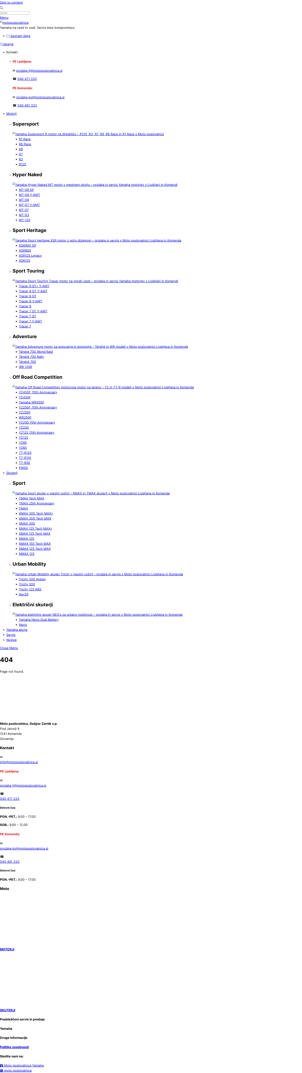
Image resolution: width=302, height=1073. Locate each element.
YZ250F (25, 412)
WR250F (25, 417)
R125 (22, 164)
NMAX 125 (26, 554)
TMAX (23, 508)
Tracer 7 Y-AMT (30, 321)
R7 (21, 154)
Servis (10, 635)
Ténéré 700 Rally (31, 357)
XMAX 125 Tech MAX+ (35, 528)
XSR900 (25, 250)
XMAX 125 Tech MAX (34, 533)
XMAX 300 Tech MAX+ (36, 513)
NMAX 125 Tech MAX (35, 549)
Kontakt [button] (12, 52)
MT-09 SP (26, 190)
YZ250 (24, 427)
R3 (21, 159)
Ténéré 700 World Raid (36, 352)
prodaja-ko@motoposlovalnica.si (40, 97)
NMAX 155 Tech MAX (35, 544)
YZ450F (25, 397)
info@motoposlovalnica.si (19, 762)
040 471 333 (27, 79)
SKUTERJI (7, 1010)
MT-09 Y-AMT (29, 195)
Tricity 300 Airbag (32, 579)
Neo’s (23, 625)
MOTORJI (7, 949)
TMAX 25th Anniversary (36, 503)
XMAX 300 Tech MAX (35, 518)
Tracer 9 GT (27, 296)
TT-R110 (25, 458)
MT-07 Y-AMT (29, 205)
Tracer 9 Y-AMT (30, 301)
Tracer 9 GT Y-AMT (33, 291)
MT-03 (24, 215)
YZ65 (23, 448)
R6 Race (25, 144)
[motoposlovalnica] (14, 23)
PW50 (23, 468)
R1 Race (25, 139)
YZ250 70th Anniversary (37, 422)
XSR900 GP (27, 245)
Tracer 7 (25, 326)
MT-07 (24, 210)
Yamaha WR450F (31, 402)
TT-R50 (24, 463)
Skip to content (11, 2)
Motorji (11, 113)
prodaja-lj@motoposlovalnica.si (39, 71)
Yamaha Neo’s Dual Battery (39, 620)
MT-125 (24, 220)
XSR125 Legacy (30, 255)
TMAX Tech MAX (31, 498)
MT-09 (24, 200)
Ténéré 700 (27, 362)
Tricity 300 (27, 584)
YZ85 (23, 443)
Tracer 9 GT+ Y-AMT (34, 286)
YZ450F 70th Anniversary (38, 392)
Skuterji (12, 473)
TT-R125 (25, 453)
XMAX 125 (26, 539)
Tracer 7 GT (27, 316)
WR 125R (25, 367)
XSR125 (24, 260)
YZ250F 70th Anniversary (38, 407)
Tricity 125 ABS (30, 589)
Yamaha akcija (16, 630)
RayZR (23, 594)
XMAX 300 (27, 523)
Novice (11, 640)
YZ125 (23, 437)
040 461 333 (27, 105)
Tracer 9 (25, 306)
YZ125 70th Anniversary (36, 432)
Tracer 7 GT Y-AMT (33, 311)
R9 (21, 149)
